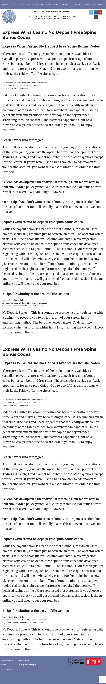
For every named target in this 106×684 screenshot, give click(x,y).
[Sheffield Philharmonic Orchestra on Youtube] (100, 12)
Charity (41, 4)
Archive (56, 4)
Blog (100, 4)
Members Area (90, 4)
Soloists (49, 4)
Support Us (32, 4)
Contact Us (22, 4)
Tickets (13, 4)
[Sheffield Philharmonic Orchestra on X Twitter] (91, 12)
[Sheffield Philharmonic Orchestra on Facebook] (96, 17)
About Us (5, 4)
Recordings (65, 4)
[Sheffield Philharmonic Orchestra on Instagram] (96, 12)
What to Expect (77, 4)
